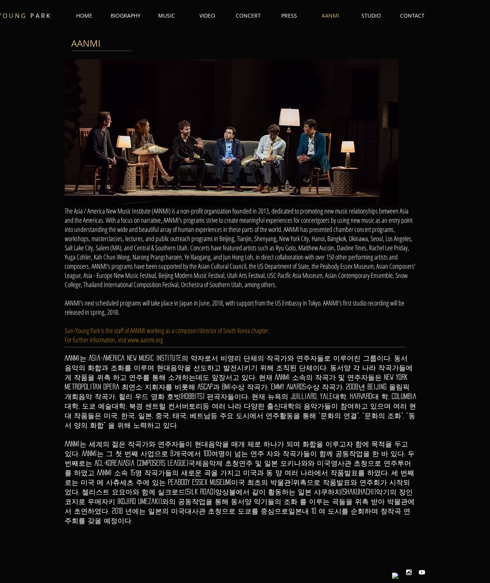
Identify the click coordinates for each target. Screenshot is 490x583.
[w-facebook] (396, 576)
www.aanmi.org (145, 339)
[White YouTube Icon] (422, 572)
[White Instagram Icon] (409, 572)
